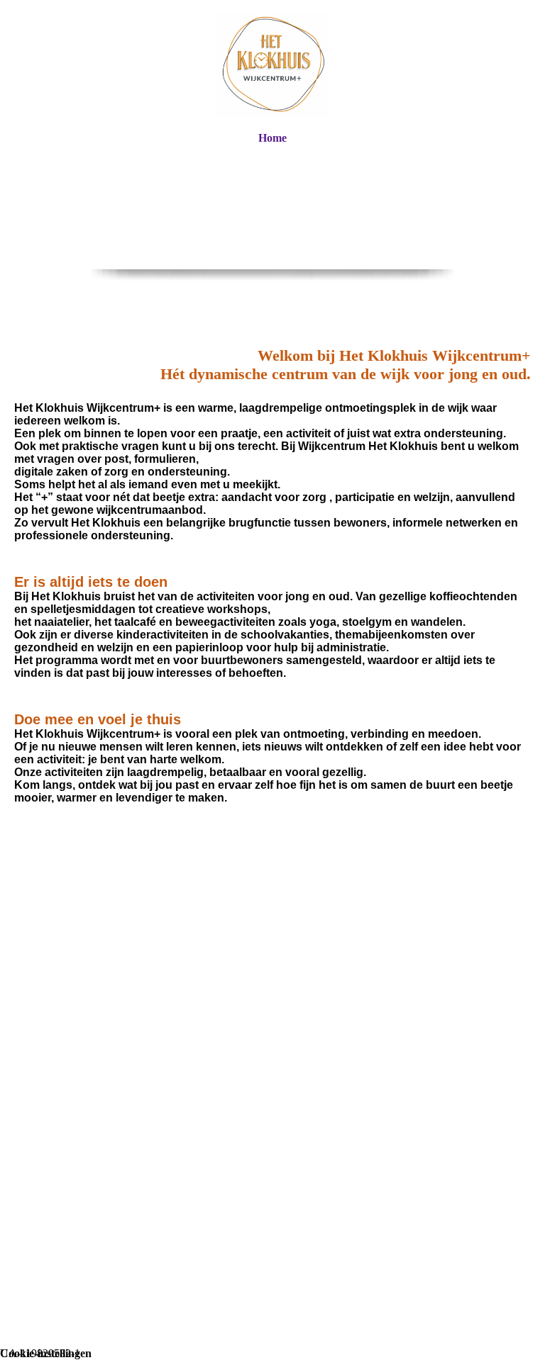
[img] (272, 65)
